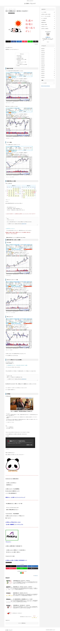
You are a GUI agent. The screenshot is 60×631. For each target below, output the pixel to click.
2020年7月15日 (24, 223)
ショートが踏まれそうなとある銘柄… (22, 64)
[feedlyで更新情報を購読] (21, 573)
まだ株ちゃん (48, 37)
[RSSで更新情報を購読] (23, 573)
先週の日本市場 (19, 55)
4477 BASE (19, 60)
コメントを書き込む (22, 623)
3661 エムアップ (20, 63)
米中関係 (18, 65)
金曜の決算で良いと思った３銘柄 (21, 59)
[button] (35, 41)
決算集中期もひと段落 (20, 58)
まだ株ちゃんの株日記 (9, 562)
